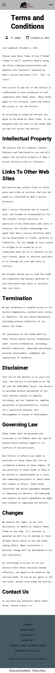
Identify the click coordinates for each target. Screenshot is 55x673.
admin (18, 37)
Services (27, 630)
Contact (27, 635)
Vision (27, 640)
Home (27, 624)
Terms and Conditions (27, 645)
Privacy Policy (27, 651)
